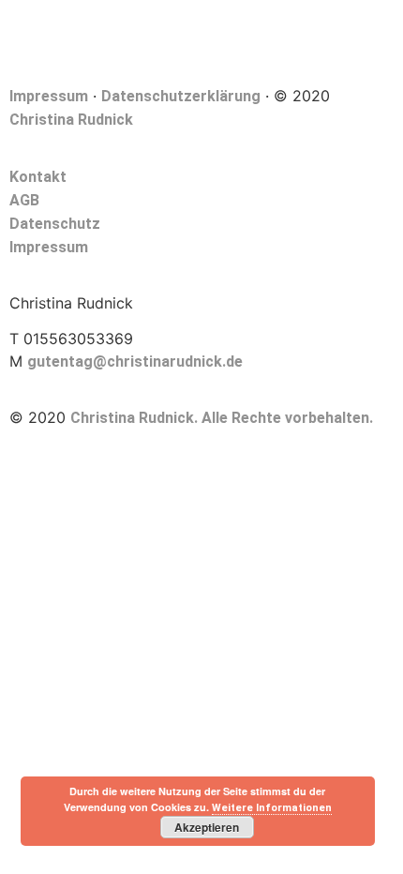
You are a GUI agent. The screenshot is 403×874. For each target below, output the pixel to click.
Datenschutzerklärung (181, 96)
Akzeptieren (206, 827)
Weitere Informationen (272, 808)
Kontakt (38, 177)
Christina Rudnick (71, 119)
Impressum (48, 96)
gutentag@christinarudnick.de (135, 361)
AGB (24, 200)
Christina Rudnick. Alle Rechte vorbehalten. (221, 418)
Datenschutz (54, 224)
